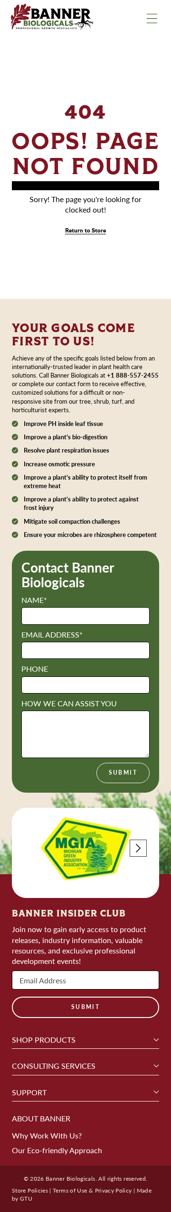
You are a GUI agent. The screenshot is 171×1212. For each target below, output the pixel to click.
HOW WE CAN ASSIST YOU (69, 703)
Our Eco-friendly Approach (57, 1150)
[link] (85, 231)
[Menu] (152, 18)
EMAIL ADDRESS (52, 634)
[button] (138, 848)
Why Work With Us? (47, 1135)
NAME (34, 599)
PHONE (34, 668)
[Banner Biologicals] (52, 18)
